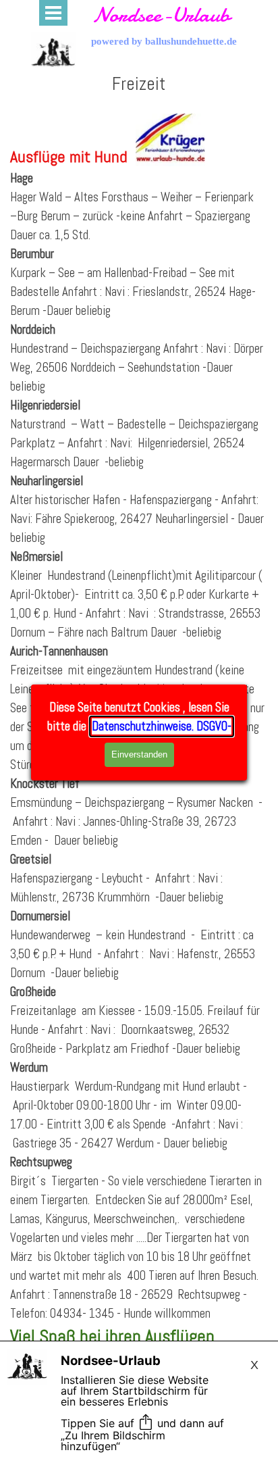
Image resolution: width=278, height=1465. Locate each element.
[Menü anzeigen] (53, 13)
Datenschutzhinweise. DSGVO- (161, 726)
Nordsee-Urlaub (160, 15)
